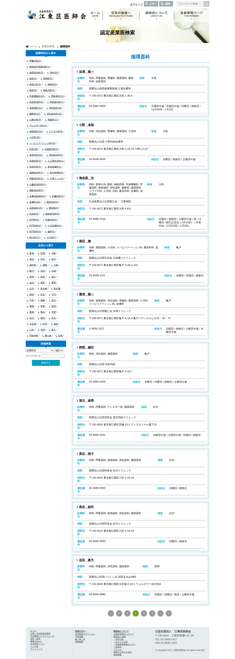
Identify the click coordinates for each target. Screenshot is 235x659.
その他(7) (51, 237)
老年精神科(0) (57, 172)
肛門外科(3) (35, 231)
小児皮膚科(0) (54, 225)
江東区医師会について (123, 634)
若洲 (60, 335)
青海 (31, 253)
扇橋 (45, 265)
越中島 (32, 265)
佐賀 (42, 277)
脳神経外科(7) (36, 172)
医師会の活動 (119, 636)
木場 (53, 271)
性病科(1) (34, 214)
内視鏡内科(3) (51, 149)
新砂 (31, 294)
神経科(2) (52, 84)
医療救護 (79, 642)
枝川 (53, 259)
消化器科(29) (55, 108)
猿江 (53, 277)
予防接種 (79, 636)
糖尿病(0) (53, 208)
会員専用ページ (37, 644)
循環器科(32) (35, 131)
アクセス (117, 649)
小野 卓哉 (86, 124)
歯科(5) (51, 231)
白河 (31, 288)
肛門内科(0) (35, 225)
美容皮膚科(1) (54, 167)
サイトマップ (36, 649)
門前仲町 (33, 335)
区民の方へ (80, 631)
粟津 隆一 (86, 294)
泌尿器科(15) (35, 208)
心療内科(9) (35, 119)
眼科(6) (33, 90)
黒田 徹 (85, 241)
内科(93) (54, 72)
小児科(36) (34, 137)
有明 (42, 253)
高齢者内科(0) (36, 190)
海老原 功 (86, 178)
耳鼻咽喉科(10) (36, 96)
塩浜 (31, 282)
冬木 (53, 318)
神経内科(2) (49, 90)
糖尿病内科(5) (52, 214)
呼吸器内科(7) (57, 102)
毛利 (42, 329)
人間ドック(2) (57, 178)
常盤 (42, 306)
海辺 (31, 259)
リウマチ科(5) (56, 131)
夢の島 (48, 335)
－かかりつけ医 (120, 642)
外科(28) (33, 149)
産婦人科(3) (35, 84)
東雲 (53, 282)
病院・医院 (35, 638)
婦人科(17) (34, 237)
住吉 (42, 294)
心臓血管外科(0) (37, 184)
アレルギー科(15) (38, 125)
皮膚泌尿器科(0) (37, 196)
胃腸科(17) (53, 119)
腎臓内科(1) (35, 61)
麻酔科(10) (34, 114)
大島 (56, 265)
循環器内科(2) (36, 72)
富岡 (53, 306)
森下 (53, 329)
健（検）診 (80, 639)
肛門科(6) (34, 220)
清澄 (31, 277)
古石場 (32, 324)
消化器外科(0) (56, 155)
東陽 (31, 306)
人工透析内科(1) (56, 161)
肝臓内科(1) (58, 196)
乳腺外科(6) (51, 220)
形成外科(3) (35, 161)
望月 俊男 (86, 400)
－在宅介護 (118, 639)
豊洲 (31, 312)
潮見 (42, 282)
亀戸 (31, 271)
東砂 (42, 312)
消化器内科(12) (54, 114)
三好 (31, 329)
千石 (53, 294)
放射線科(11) (35, 108)
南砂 (56, 324)
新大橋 (43, 288)
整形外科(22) (35, 155)
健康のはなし (36, 641)
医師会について (121, 631)
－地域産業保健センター (124, 644)
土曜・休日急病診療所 (40, 633)
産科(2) (33, 78)
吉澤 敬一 (86, 71)
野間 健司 (86, 347)
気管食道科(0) (36, 102)
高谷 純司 (86, 506)
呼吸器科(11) (57, 96)
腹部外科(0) (52, 202)
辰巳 (53, 300)
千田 (31, 300)
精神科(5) (48, 78)
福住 (42, 318)
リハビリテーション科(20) (42, 143)
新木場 (57, 288)
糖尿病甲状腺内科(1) (39, 66)
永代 (42, 259)
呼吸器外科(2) (36, 178)
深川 (31, 318)
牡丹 (45, 324)
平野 (53, 312)
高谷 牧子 (86, 453)
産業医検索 (48, 46)
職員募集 (117, 654)
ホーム (33, 46)
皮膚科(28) (34, 202)
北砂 (42, 271)
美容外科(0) (35, 167)
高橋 (42, 300)
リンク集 (34, 646)
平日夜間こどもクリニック (42, 636)
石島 (53, 253)
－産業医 (117, 647)
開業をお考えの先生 (122, 652)
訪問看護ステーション (85, 634)
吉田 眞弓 (86, 560)
